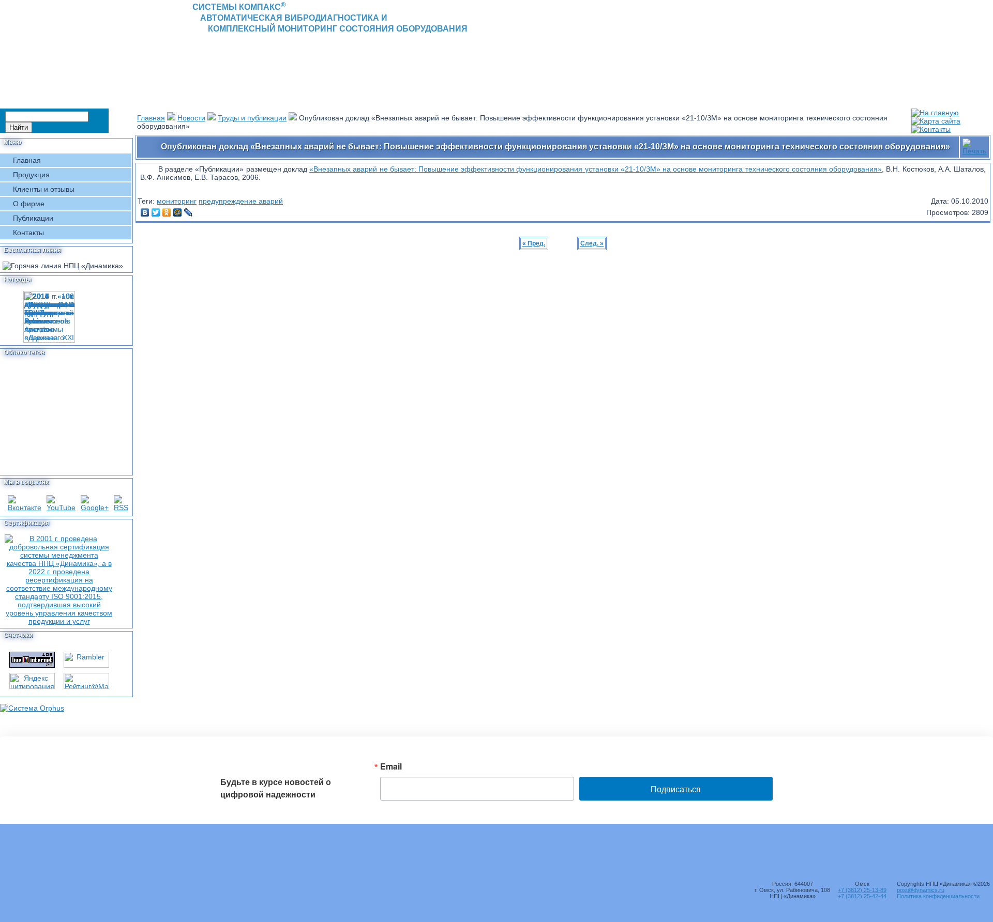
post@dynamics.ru (920, 890)
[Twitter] (156, 212)
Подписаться (676, 789)
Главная (27, 160)
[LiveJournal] (188, 212)
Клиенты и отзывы (43, 189)
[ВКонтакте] (145, 212)
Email (391, 766)
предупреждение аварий (241, 201)
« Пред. (533, 243)
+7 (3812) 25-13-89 (862, 890)
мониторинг (177, 201)
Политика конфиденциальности (938, 896)
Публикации (33, 218)
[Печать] (974, 144)
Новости (191, 118)
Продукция (31, 175)
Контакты (28, 232)
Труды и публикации (252, 118)
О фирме (28, 203)
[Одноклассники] (166, 212)
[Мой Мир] (177, 212)
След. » (592, 243)
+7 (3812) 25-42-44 (862, 896)
